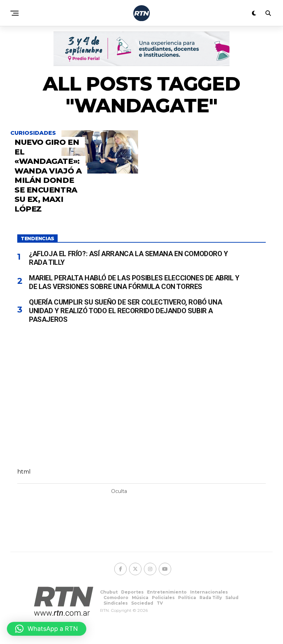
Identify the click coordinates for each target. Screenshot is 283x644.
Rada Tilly (210, 597)
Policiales (163, 597)
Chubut (109, 592)
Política (187, 597)
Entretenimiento (167, 592)
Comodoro (116, 597)
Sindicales (116, 603)
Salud (231, 597)
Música (140, 597)
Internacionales (209, 592)
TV (160, 603)
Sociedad (142, 603)
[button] (46, 629)
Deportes (132, 592)
